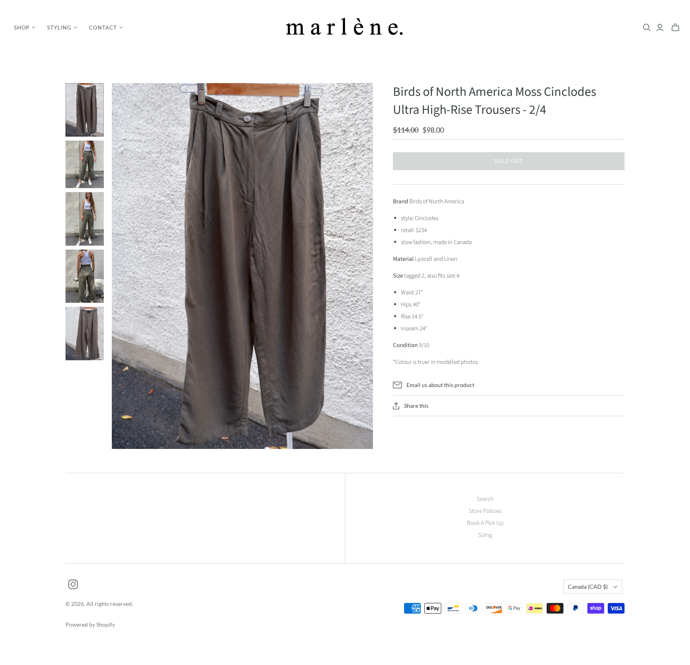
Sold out (508, 161)
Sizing (485, 535)
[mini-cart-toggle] (675, 27)
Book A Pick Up (485, 523)
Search (485, 499)
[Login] (660, 27)
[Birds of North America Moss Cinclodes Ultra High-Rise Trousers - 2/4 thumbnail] (84, 110)
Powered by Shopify (90, 624)
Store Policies (485, 511)
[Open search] (647, 28)
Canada (588, 586)
